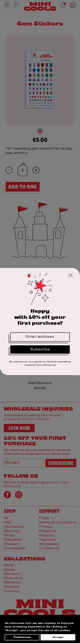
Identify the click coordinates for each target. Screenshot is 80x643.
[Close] (70, 275)
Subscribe (40, 349)
